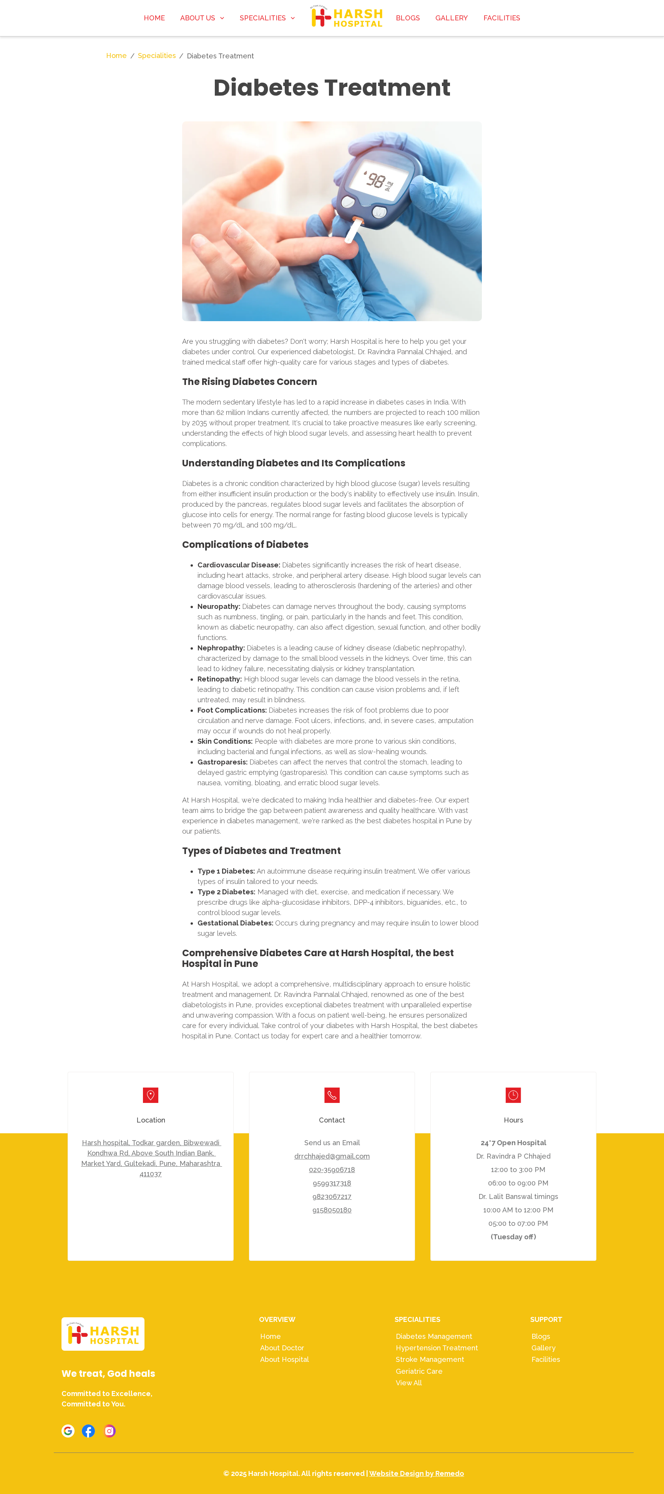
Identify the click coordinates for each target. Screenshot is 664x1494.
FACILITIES (501, 18)
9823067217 (332, 1196)
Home (116, 55)
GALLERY (451, 18)
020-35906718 (332, 1170)
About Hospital (284, 1359)
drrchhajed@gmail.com (332, 1156)
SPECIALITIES (263, 18)
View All (409, 1383)
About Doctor (282, 1348)
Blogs (540, 1336)
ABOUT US (197, 18)
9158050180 (332, 1210)
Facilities (545, 1359)
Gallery (543, 1348)
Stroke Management (430, 1359)
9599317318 (332, 1183)
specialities (157, 55)
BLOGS (408, 18)
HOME (154, 18)
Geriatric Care (419, 1371)
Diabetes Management (434, 1336)
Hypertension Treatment (437, 1348)
